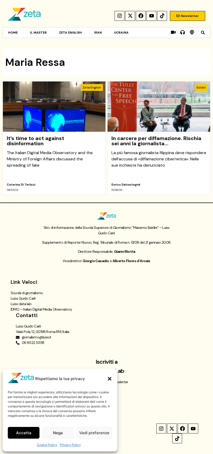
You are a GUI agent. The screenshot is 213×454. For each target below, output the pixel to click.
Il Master (38, 32)
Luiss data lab (21, 303)
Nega (58, 432)
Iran (98, 32)
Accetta (23, 432)
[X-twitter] (130, 16)
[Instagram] (119, 16)
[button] (109, 378)
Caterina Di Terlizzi (21, 184)
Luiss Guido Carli (23, 298)
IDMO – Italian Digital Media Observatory (41, 309)
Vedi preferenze (94, 432)
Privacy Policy (70, 445)
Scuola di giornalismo (27, 293)
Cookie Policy (47, 445)
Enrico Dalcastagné (125, 184)
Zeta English (70, 32)
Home (13, 32)
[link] (54, 138)
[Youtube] (151, 16)
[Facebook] (141, 16)
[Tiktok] (162, 16)
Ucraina (121, 32)
